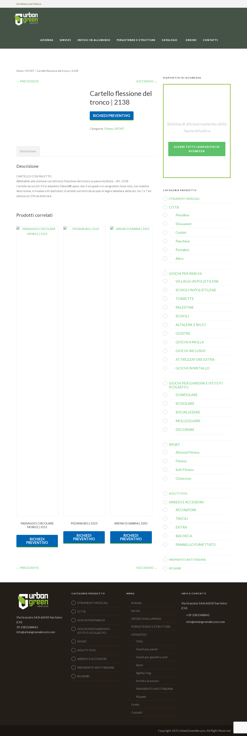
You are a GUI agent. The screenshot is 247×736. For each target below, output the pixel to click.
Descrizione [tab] (28, 151)
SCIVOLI (182, 316)
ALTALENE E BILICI (191, 325)
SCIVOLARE (185, 403)
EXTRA (181, 527)
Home (19, 70)
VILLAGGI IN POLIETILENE (197, 281)
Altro (179, 258)
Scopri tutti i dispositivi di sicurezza (197, 149)
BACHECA (184, 536)
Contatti (210, 40)
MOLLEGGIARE (188, 421)
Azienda (46, 40)
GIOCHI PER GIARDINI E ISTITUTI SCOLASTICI (196, 385)
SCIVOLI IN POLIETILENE (196, 290)
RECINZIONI (186, 510)
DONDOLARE (187, 395)
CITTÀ (174, 207)
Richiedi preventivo (111, 115)
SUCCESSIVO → (146, 81)
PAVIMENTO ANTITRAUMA (187, 559)
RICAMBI (175, 568)
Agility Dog (143, 673)
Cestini (181, 232)
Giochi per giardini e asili (151, 657)
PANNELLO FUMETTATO (196, 544)
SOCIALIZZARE (188, 412)
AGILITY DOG (178, 493)
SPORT (30, 70)
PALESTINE (185, 307)
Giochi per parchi (147, 649)
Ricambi (141, 696)
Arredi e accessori (147, 681)
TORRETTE (185, 298)
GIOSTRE (183, 333)
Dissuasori (183, 224)
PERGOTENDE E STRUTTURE (136, 40)
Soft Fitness (185, 470)
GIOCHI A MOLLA (190, 342)
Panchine (183, 241)
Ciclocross (183, 478)
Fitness (109, 128)
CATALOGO (169, 40)
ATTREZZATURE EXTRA (195, 359)
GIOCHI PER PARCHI (185, 273)
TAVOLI (182, 518)
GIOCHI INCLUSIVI (191, 351)
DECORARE (185, 429)
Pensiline (182, 215)
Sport (139, 665)
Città (139, 641)
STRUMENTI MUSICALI (184, 198)
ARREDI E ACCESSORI (186, 502)
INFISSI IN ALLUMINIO (93, 40)
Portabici (182, 250)
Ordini (191, 40)
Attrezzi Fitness (188, 452)
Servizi (65, 40)
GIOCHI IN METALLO (192, 368)
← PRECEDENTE (27, 81)
